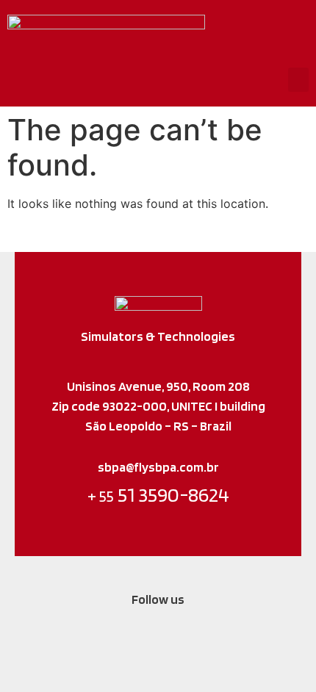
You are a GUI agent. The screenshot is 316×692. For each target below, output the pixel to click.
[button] (298, 80)
